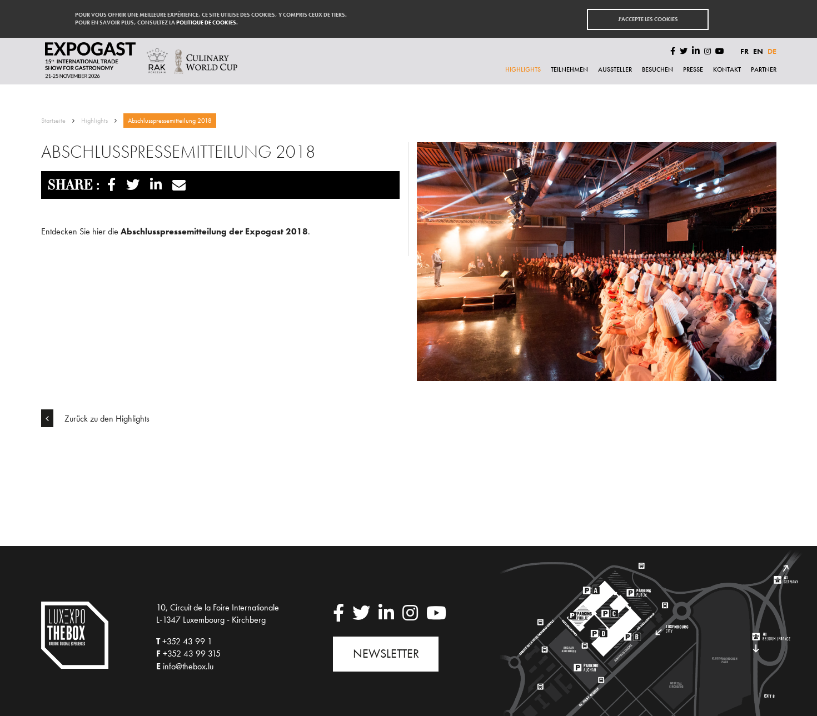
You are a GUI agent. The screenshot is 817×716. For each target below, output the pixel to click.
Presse (693, 69)
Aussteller (615, 69)
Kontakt (727, 69)
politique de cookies (206, 22)
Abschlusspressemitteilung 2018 (170, 120)
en (758, 51)
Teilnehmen (569, 69)
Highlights (523, 69)
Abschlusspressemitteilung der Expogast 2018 (214, 231)
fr (744, 51)
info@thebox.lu (188, 666)
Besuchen (657, 69)
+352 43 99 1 (187, 641)
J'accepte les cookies (648, 19)
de (772, 51)
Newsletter (386, 653)
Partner (763, 69)
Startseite (53, 120)
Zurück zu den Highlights (106, 418)
